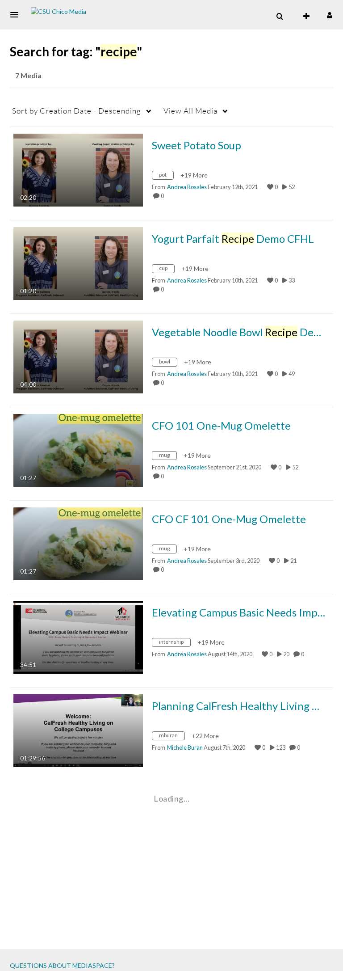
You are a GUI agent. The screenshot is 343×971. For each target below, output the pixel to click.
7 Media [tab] (28, 75)
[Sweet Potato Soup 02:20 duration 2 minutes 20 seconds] (78, 169)
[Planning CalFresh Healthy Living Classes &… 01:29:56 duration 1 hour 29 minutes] (78, 730)
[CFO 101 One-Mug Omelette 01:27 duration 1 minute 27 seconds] (78, 449)
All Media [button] (190, 110)
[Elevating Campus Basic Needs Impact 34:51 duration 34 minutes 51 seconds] (78, 636)
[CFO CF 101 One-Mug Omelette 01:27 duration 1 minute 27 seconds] (78, 543)
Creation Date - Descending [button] (76, 110)
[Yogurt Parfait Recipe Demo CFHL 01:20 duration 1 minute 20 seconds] (78, 262)
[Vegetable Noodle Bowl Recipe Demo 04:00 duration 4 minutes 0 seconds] (78, 356)
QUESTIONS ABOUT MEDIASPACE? (62, 965)
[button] (17, 14)
